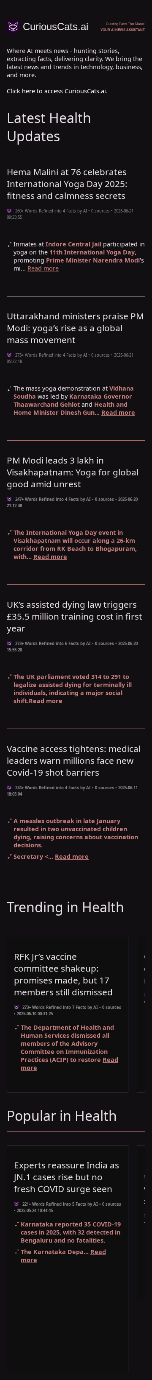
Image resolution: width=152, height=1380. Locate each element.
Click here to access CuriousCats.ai (56, 91)
